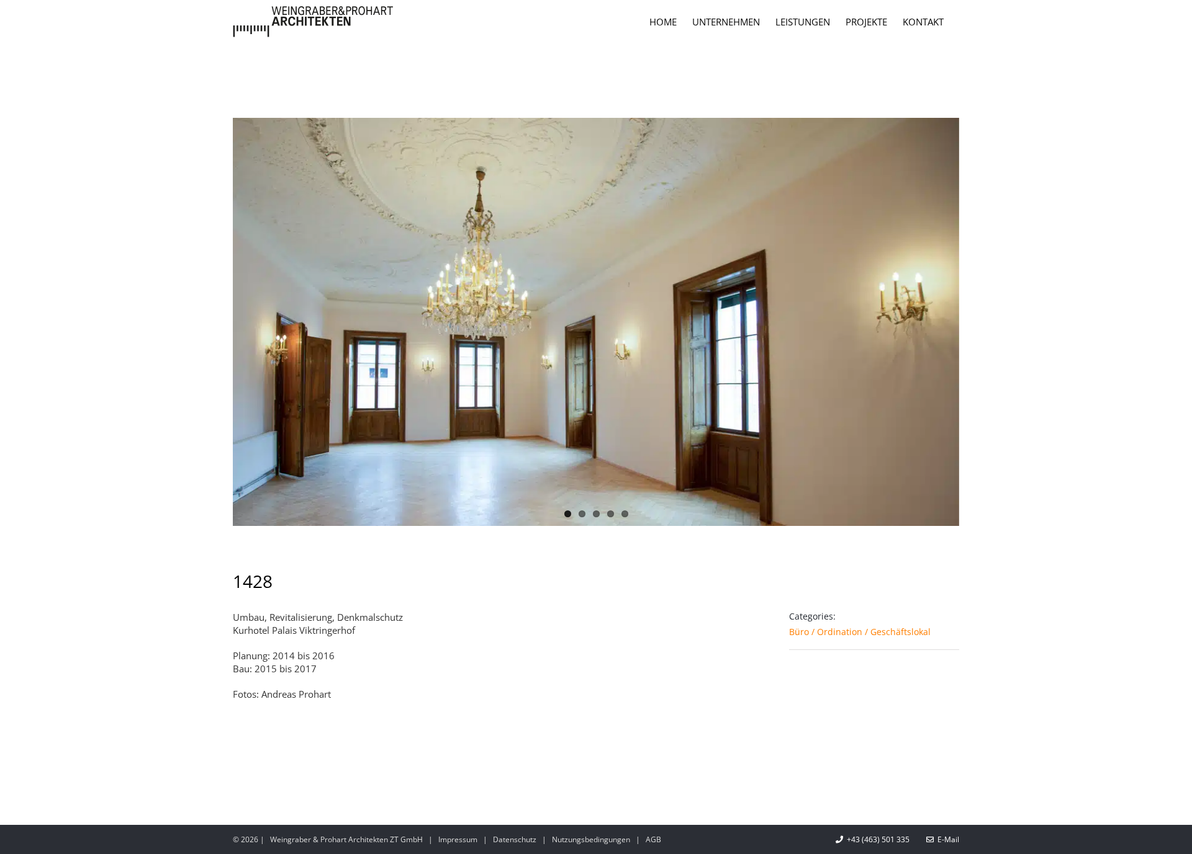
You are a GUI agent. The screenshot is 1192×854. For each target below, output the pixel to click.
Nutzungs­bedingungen (591, 839)
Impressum (457, 839)
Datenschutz (514, 839)
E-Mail (946, 839)
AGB (653, 839)
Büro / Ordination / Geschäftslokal (860, 632)
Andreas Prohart (296, 694)
